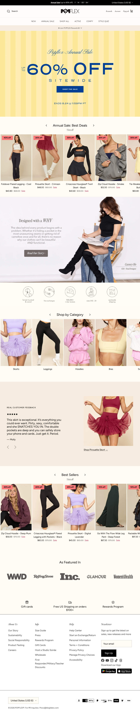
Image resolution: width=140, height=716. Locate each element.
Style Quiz (103, 21)
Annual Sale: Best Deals (70, 125)
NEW (33, 21)
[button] (70, 28)
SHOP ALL (64, 21)
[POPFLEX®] (70, 11)
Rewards (109, 11)
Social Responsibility (19, 640)
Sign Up (109, 653)
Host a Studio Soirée (45, 650)
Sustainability (15, 635)
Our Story (13, 630)
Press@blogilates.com (49, 708)
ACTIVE (78, 21)
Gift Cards (40, 645)
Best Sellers (70, 475)
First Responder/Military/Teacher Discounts (49, 663)
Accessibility (75, 659)
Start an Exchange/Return (82, 635)
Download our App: (111, 665)
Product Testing (16, 645)
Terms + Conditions (79, 645)
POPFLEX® (19, 708)
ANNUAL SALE (47, 21)
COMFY (89, 21)
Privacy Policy (76, 650)
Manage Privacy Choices (82, 654)
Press (38, 635)
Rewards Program (44, 640)
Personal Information (80, 640)
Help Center (75, 630)
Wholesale (40, 654)
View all (70, 129)
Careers (12, 650)
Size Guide (40, 630)
